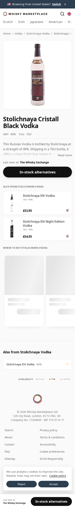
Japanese (36, 22)
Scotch (8, 22)
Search (9, 430)
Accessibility (48, 444)
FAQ (7, 451)
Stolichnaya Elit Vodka (20, 364)
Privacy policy (48, 430)
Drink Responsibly (51, 459)
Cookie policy (57, 476)
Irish (21, 22)
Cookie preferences (52, 451)
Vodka (18, 33)
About (8, 437)
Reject (21, 484)
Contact (9, 444)
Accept (53, 484)
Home (7, 33)
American (55, 22)
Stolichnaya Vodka (38, 33)
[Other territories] (69, 14)
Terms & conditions (52, 437)
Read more (65, 155)
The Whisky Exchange (34, 162)
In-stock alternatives (38, 172)
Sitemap (10, 459)
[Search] (62, 14)
